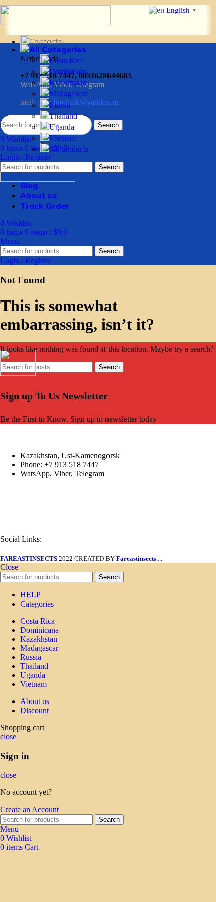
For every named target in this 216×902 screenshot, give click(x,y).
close (8, 736)
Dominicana (68, 71)
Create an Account (29, 809)
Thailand (63, 116)
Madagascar (68, 93)
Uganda (61, 127)
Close (9, 567)
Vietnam (62, 138)
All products (68, 149)
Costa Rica (66, 60)
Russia (59, 105)
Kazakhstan (67, 82)
